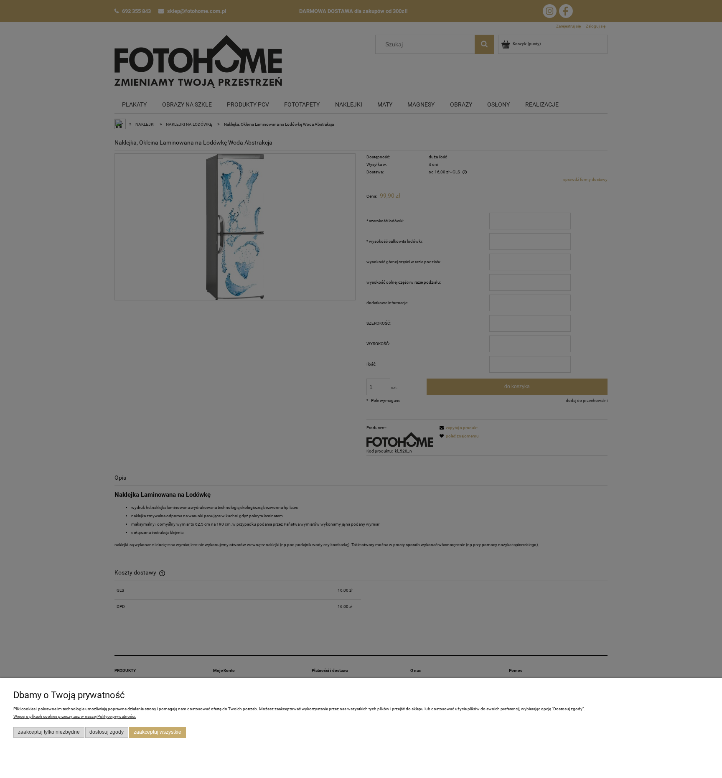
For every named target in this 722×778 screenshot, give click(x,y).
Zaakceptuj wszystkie (157, 732)
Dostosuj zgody (106, 732)
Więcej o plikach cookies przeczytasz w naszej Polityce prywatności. (74, 716)
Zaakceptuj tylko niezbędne (49, 732)
